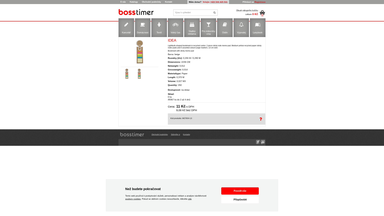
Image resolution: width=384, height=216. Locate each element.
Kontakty (186, 135)
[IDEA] (136, 12)
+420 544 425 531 (219, 2)
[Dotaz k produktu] (261, 119)
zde (190, 199)
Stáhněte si (175, 135)
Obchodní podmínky (151, 2)
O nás (123, 2)
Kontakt (168, 2)
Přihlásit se (248, 2)
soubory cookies (133, 199)
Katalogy (134, 2)
